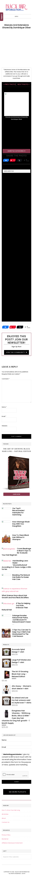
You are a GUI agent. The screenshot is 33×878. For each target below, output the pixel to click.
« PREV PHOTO (10, 84)
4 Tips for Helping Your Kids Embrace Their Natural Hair (16, 606)
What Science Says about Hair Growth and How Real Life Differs (15, 596)
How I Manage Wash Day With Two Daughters (21, 523)
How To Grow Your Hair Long (11, 810)
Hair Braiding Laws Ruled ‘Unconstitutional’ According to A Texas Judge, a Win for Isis (16, 564)
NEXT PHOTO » (23, 84)
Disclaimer (5, 839)
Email (4, 416)
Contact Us (5, 822)
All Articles (5, 814)
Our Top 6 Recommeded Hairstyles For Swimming (18, 511)
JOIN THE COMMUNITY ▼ (16, 352)
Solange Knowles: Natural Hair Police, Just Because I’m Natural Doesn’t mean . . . (21, 619)
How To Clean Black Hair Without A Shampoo (20, 537)
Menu (16, 16)
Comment (6, 379)
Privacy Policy (6, 835)
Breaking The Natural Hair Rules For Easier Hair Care (21, 577)
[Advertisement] (16, 48)
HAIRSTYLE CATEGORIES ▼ (17, 151)
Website (4, 426)
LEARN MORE (16, 494)
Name (4, 407)
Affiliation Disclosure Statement (12, 843)
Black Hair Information (16, 7)
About (4, 818)
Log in (23, 873)
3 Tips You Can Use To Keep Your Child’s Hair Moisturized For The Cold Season (21, 633)
